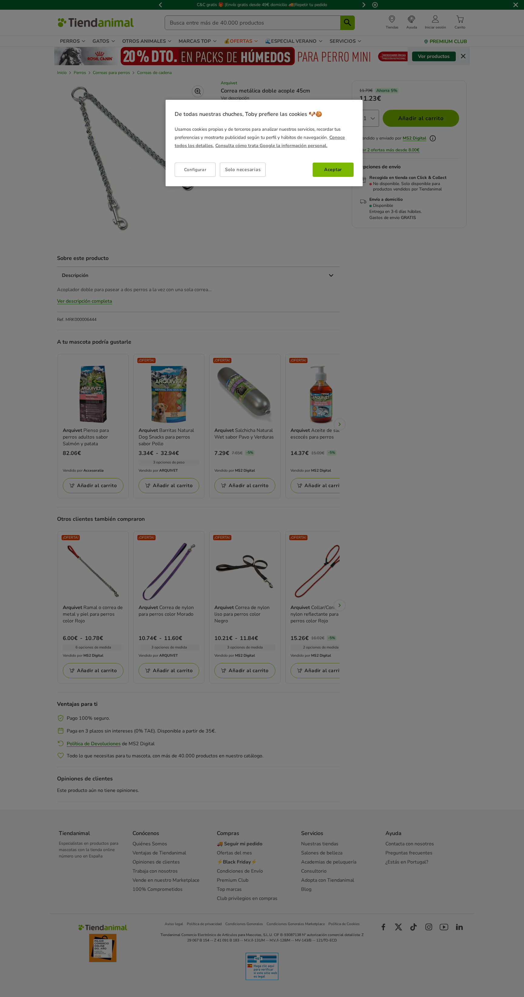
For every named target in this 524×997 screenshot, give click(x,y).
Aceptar (333, 170)
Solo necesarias (242, 170)
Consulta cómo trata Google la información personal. (271, 146)
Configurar (195, 170)
